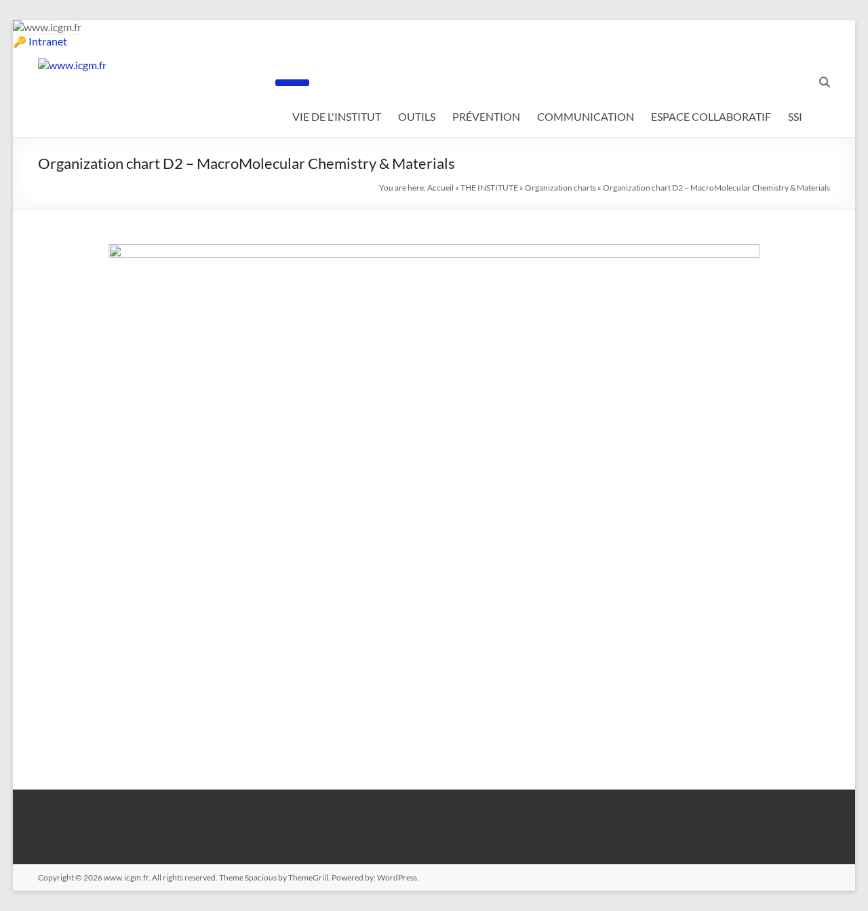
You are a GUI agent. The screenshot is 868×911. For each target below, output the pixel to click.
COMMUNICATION (585, 116)
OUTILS (416, 116)
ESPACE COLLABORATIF (711, 116)
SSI (795, 116)
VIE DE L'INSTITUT (336, 116)
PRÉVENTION (486, 116)
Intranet (47, 41)
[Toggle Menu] (292, 82)
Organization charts (560, 187)
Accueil (440, 187)
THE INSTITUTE (489, 187)
